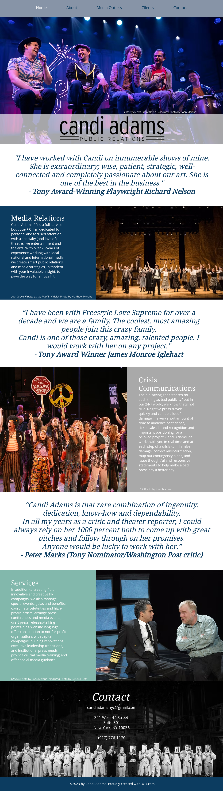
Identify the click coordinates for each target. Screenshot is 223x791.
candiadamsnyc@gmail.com (111, 707)
